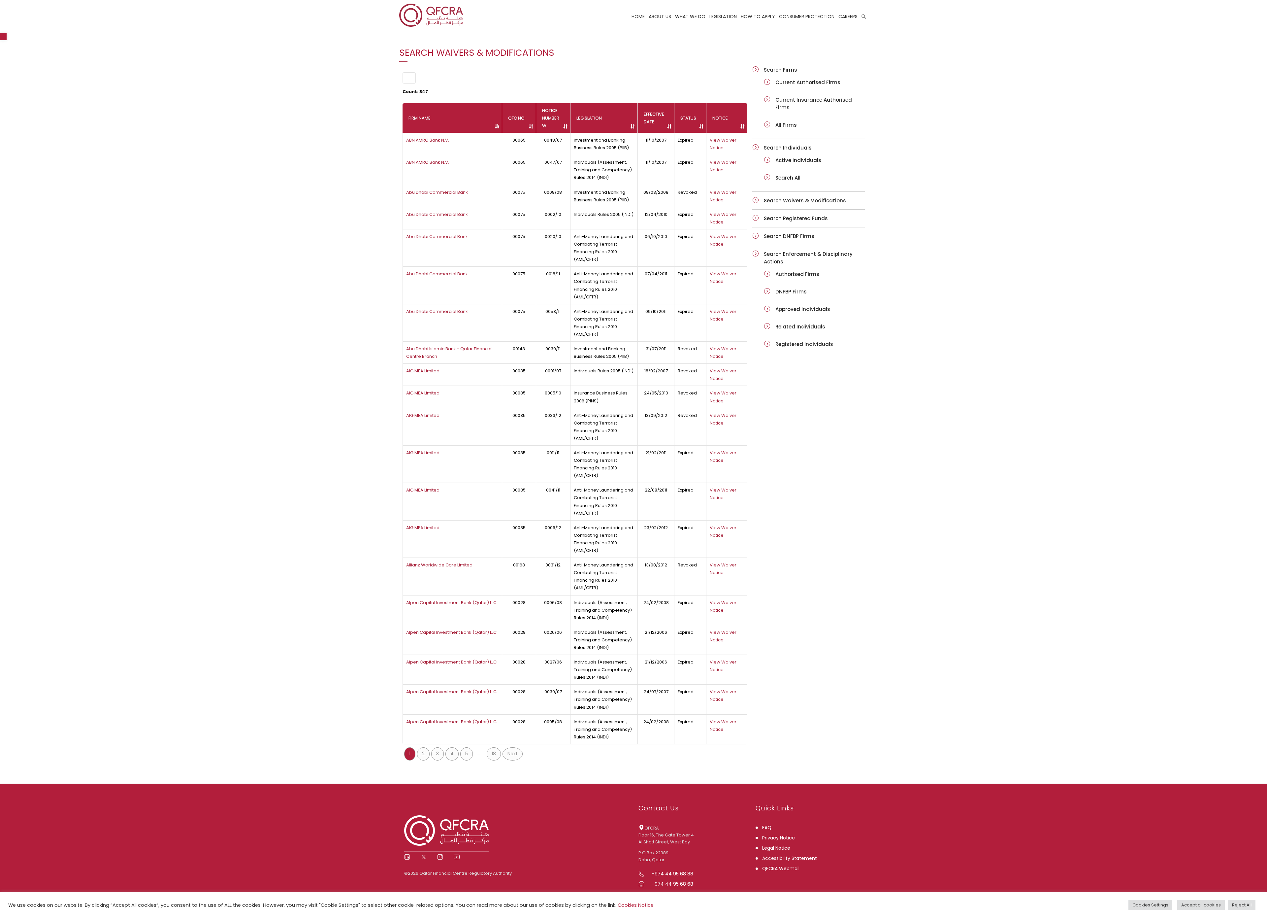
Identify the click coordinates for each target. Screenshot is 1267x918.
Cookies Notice (636, 905)
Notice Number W (550, 118)
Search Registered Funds (796, 218)
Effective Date (654, 118)
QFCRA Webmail (780, 868)
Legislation (589, 118)
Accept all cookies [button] (1201, 905)
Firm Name (419, 118)
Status (688, 118)
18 (494, 753)
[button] (3, 36)
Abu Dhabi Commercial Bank (437, 192)
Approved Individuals (802, 309)
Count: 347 (415, 91)
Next (512, 753)
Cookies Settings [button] (1150, 905)
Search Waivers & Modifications (805, 200)
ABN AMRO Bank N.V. (427, 140)
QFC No (516, 118)
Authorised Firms (797, 274)
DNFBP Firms (791, 291)
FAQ (766, 827)
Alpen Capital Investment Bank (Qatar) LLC (451, 602)
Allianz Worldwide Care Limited (439, 565)
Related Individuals (800, 326)
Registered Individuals (804, 344)
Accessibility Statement (789, 858)
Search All (787, 177)
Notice (720, 118)
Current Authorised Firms (807, 82)
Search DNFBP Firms (789, 236)
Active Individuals (798, 160)
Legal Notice (776, 848)
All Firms (786, 124)
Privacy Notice (778, 837)
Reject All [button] (1241, 905)
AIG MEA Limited (422, 371)
